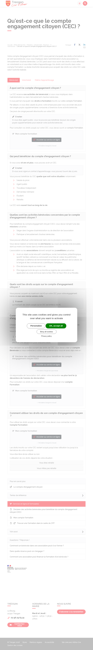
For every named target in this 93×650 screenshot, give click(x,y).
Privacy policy (46, 336)
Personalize (36, 326)
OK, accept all (56, 326)
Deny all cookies (46, 331)
